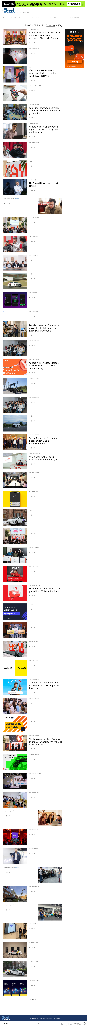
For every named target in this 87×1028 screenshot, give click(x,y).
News (38, 29)
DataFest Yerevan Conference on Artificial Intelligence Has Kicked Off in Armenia (44, 328)
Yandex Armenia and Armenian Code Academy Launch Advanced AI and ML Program (45, 35)
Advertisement (43, 1018)
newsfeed (15, 17)
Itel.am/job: (26, 12)
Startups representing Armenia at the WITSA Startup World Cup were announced (45, 742)
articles (35, 17)
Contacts (50, 1018)
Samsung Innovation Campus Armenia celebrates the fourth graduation (44, 111)
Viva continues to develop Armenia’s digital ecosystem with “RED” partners (43, 73)
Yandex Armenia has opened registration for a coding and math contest (43, 129)
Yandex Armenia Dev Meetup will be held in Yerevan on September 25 (44, 366)
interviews (55, 17)
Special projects (75, 17)
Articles (13, 198)
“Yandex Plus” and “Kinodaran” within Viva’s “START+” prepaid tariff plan (44, 685)
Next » (35, 999)
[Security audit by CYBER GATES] (77, 1024)
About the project (34, 1018)
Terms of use (57, 1018)
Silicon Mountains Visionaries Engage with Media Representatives (43, 441)
